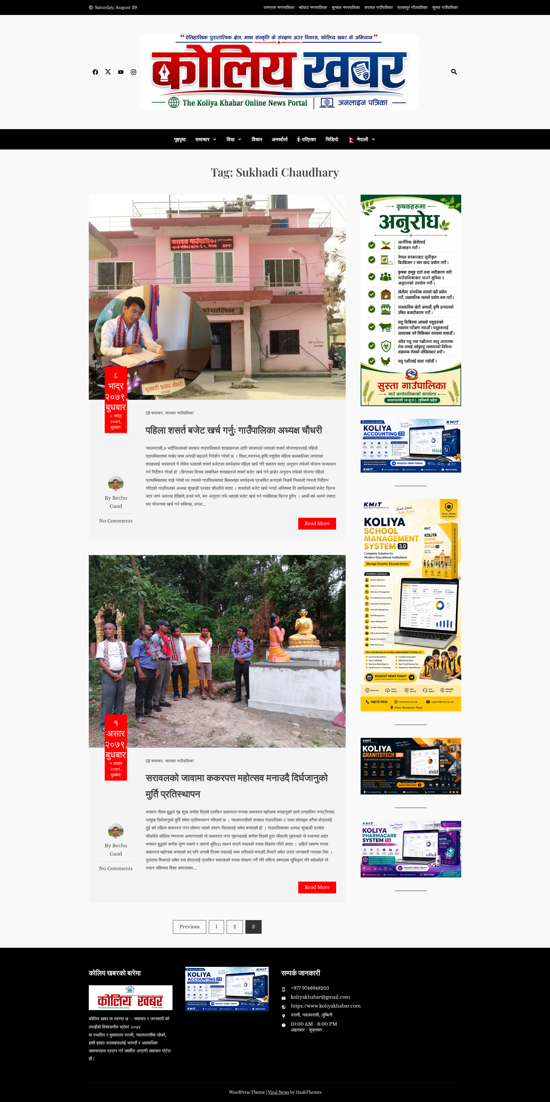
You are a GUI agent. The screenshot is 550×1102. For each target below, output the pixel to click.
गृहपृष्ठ (180, 139)
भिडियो (332, 139)
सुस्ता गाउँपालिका (445, 7)
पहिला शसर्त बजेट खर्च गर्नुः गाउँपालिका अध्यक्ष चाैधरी (234, 429)
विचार (257, 139)
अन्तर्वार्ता (280, 139)
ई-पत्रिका (306, 139)
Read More (317, 523)
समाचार (202, 139)
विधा (231, 139)
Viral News (278, 1092)
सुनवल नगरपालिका (346, 7)
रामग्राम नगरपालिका (279, 7)
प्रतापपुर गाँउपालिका (412, 7)
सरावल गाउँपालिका (378, 7)
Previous (190, 927)
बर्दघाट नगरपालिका (313, 7)
